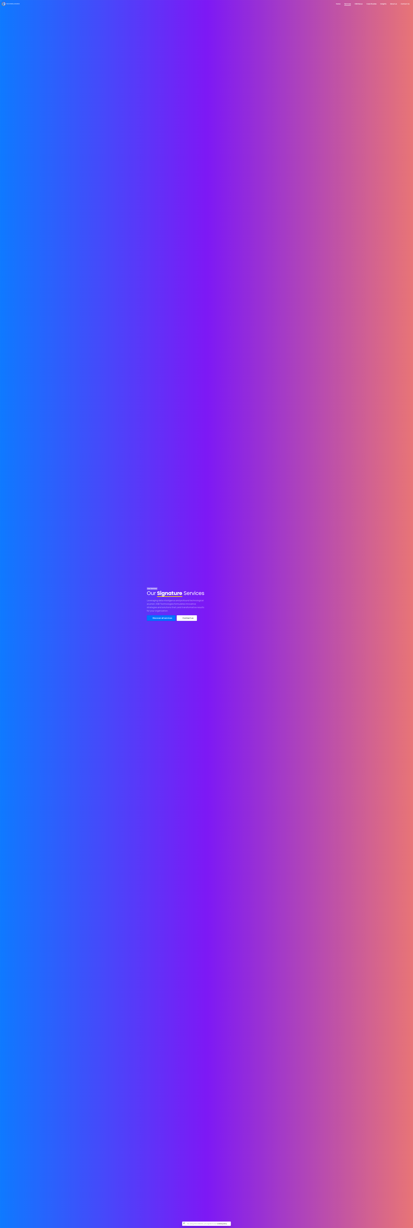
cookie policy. (222, 1224)
